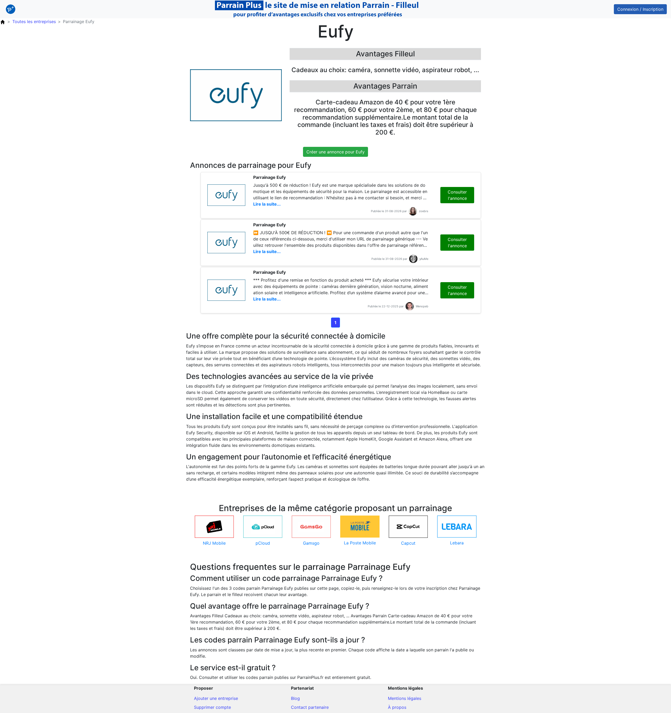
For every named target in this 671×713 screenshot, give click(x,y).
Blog (295, 698)
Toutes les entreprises (34, 21)
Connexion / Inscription (640, 9)
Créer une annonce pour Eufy (335, 151)
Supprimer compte (212, 707)
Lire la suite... (267, 204)
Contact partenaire (310, 707)
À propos (397, 707)
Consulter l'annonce (457, 195)
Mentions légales (404, 698)
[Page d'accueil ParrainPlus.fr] (2, 21)
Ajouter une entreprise (216, 698)
